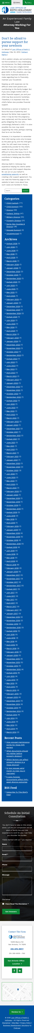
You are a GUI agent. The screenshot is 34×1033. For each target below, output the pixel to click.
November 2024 (13, 310)
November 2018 (13, 537)
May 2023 (10, 369)
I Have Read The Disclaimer (17, 904)
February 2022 (12, 421)
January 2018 (12, 572)
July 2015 (10, 676)
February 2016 (12, 652)
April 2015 (10, 687)
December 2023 (13, 345)
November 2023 (13, 348)
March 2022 (11, 418)
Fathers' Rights (12, 213)
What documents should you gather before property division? (17, 753)
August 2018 (11, 547)
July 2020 (10, 474)
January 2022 (12, 425)
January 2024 (12, 341)
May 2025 (10, 292)
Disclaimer (6, 899)
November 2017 (13, 579)
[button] (5, 2)
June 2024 (10, 324)
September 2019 (13, 509)
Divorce (9, 210)
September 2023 (13, 355)
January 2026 (12, 268)
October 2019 (12, 505)
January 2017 (12, 613)
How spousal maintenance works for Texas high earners (18, 744)
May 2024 (10, 327)
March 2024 (11, 334)
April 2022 (10, 414)
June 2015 (10, 680)
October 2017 (12, 582)
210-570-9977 (17, 949)
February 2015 (12, 694)
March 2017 (11, 606)
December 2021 (13, 428)
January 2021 (12, 460)
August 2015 (11, 673)
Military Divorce (13, 217)
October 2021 (12, 432)
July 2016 (10, 634)
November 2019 (13, 502)
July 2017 (10, 592)
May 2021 (10, 446)
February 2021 (12, 456)
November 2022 (13, 390)
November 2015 (13, 662)
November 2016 (13, 620)
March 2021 (11, 453)
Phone (4, 865)
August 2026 (11, 243)
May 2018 (10, 558)
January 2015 (12, 697)
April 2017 (10, 603)
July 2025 (10, 285)
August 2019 (11, 512)
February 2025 (12, 299)
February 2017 (12, 610)
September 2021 (13, 435)
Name (4, 844)
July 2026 (10, 247)
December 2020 (13, 463)
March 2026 (11, 261)
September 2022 (13, 397)
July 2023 (10, 362)
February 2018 (12, 568)
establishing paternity (10, 174)
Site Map (15, 1023)
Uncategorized (12, 233)
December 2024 (13, 306)
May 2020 (10, 481)
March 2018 (11, 565)
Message (5, 875)
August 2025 (11, 282)
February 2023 (12, 380)
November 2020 (13, 467)
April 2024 (10, 331)
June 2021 (10, 442)
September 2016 (13, 627)
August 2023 (11, 359)
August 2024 (11, 317)
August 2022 (11, 401)
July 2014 (10, 718)
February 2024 (12, 338)
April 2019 (10, 523)
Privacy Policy (25, 1023)
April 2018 (10, 561)
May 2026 (10, 254)
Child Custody (12, 203)
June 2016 (10, 638)
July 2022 (10, 404)
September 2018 (13, 544)
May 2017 (10, 599)
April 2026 (10, 257)
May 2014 (10, 725)
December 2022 (13, 387)
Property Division (13, 220)
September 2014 (13, 711)
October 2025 (12, 275)
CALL (29, 3)
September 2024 (13, 313)
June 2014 (10, 722)
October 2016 (12, 624)
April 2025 (10, 296)
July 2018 (10, 551)
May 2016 (10, 641)
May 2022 (10, 411)
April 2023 (10, 373)
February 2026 (12, 264)
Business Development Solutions (16, 1025)
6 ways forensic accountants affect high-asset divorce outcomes (17, 779)
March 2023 (11, 376)
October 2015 (12, 666)
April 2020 (10, 484)
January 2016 (12, 655)
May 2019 (10, 519)
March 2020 (11, 488)
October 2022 (12, 394)
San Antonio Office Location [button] (16, 962)
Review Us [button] (16, 1012)
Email (5, 854)
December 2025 (13, 271)
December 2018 (13, 533)
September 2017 (13, 585)
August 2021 (11, 439)
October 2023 (12, 352)
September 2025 (13, 278)
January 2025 (12, 303)
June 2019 (10, 516)
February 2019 (12, 526)
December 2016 (13, 617)
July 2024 (10, 320)
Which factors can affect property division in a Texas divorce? (17, 762)
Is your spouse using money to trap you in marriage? (15, 770)
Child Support (12, 206)
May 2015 (10, 683)
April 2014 (10, 729)
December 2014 (13, 701)
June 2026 (11, 250)
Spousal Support (13, 230)
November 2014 (13, 704)
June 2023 (11, 366)
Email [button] (18, 3)
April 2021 (10, 449)
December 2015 (13, 659)
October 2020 (12, 470)
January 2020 (12, 495)
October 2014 (12, 708)
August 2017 (11, 589)
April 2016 (10, 645)
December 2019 (13, 498)
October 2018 (12, 540)
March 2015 (11, 690)
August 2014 (11, 715)
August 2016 (11, 631)
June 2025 (11, 289)
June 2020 (11, 477)
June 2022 (10, 408)
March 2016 (11, 648)
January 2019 (12, 530)
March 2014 (11, 732)
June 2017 (10, 596)
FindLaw (17, 1028)
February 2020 (12, 491)
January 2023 (12, 383)
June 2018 (10, 554)
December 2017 (13, 575)
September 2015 (13, 669)
